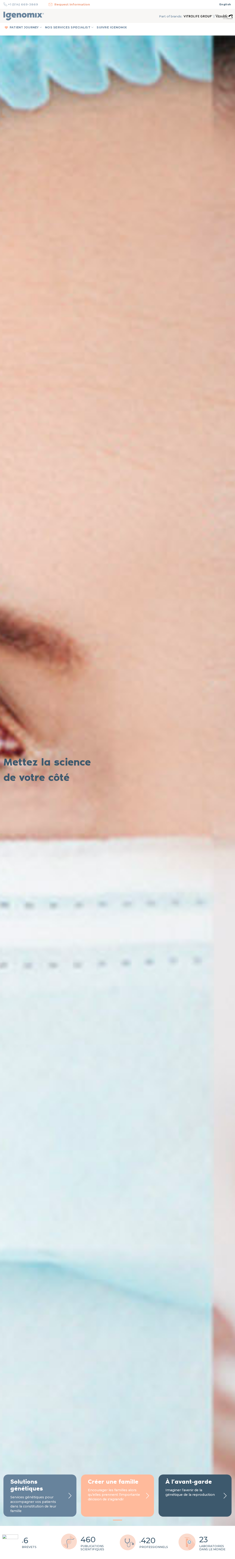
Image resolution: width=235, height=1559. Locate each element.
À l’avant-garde (188, 1481)
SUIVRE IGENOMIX (112, 27)
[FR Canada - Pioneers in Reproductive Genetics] (23, 16)
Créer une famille (113, 1481)
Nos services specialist (67, 27)
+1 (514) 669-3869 (23, 4)
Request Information (72, 4)
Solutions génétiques (26, 1485)
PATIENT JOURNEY (24, 27)
